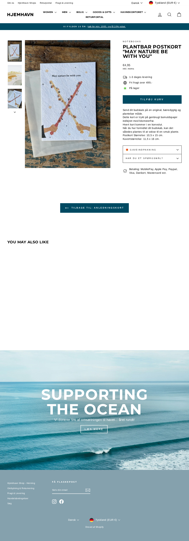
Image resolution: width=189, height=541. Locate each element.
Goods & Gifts (102, 12)
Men (65, 12)
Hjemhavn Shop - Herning (21, 483)
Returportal (46, 3)
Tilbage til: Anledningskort (97, 207)
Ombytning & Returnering (20, 488)
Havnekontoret (132, 12)
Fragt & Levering (64, 3)
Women (48, 12)
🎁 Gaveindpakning (141, 150)
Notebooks (132, 41)
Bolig (80, 12)
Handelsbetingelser (17, 498)
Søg (9, 503)
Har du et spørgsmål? (144, 158)
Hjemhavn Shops (27, 3)
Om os (10, 3)
